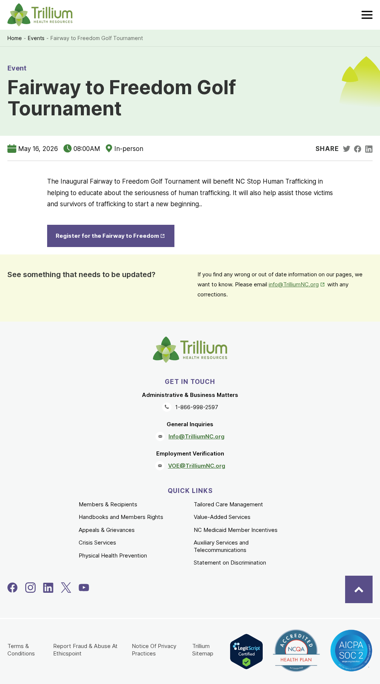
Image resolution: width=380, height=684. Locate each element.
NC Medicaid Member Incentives (236, 529)
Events (36, 38)
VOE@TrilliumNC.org (196, 465)
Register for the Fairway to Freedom (115, 235)
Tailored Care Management (228, 504)
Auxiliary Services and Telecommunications (221, 546)
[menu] (367, 15)
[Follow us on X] (66, 587)
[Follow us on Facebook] (12, 587)
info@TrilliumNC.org (297, 284)
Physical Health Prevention (113, 555)
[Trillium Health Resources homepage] (39, 15)
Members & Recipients (108, 504)
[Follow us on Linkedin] (48, 587)
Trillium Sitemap (202, 649)
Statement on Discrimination (230, 562)
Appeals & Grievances (107, 529)
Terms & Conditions (21, 649)
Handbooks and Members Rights (121, 516)
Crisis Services (97, 542)
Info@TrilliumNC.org (196, 436)
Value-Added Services (222, 516)
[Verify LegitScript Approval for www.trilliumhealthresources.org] (246, 652)
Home (14, 38)
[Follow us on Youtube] (84, 587)
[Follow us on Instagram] (30, 587)
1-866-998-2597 (196, 407)
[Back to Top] (359, 589)
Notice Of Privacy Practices (154, 649)
